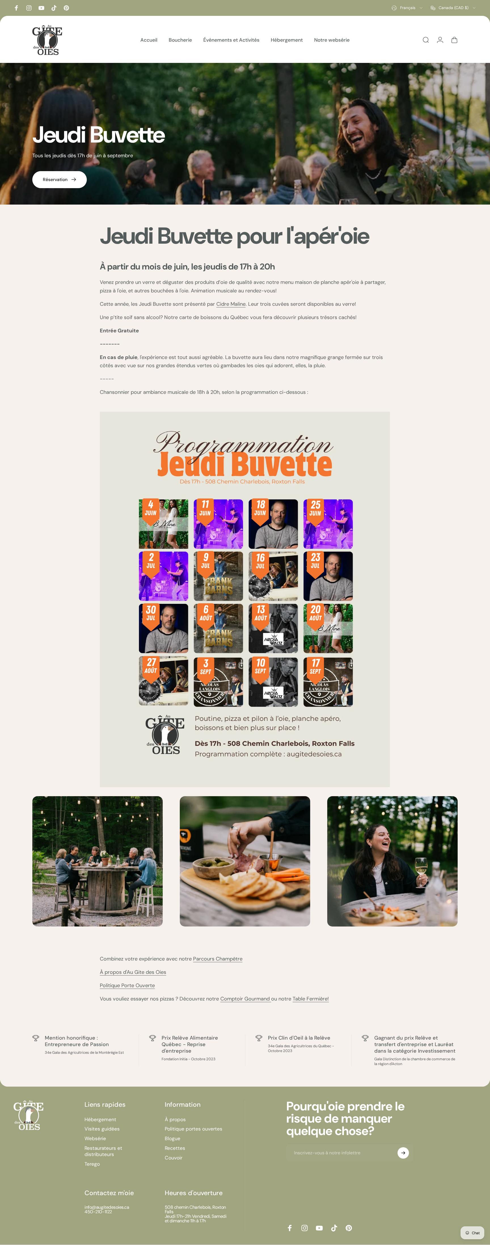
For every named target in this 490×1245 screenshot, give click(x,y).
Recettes (175, 1148)
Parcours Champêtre (217, 958)
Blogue (172, 1139)
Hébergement (100, 1120)
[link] (97, 861)
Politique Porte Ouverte (127, 985)
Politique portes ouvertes (193, 1129)
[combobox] (407, 8)
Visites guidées (102, 1129)
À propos (175, 1120)
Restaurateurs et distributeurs (103, 1151)
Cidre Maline (231, 304)
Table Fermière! (311, 998)
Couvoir (173, 1158)
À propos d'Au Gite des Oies (133, 972)
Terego (92, 1164)
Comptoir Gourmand (245, 998)
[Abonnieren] (403, 1153)
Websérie (95, 1139)
